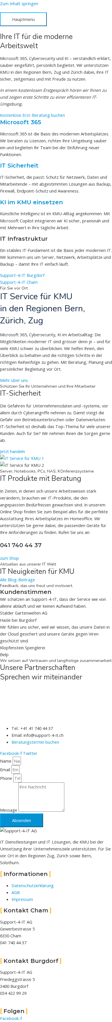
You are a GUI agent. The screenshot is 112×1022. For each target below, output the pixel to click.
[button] (19, 282)
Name (6, 761)
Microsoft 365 (20, 122)
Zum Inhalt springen (19, 3)
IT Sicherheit (19, 165)
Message (9, 810)
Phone (6, 778)
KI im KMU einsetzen (31, 202)
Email (5, 769)
